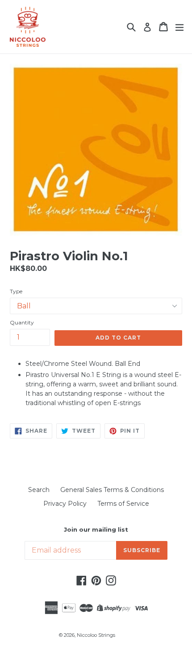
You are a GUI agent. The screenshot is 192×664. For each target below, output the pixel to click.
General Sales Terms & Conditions (112, 490)
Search (39, 490)
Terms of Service (123, 504)
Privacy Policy (65, 504)
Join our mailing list (96, 529)
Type (16, 291)
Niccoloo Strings (96, 635)
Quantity (22, 322)
